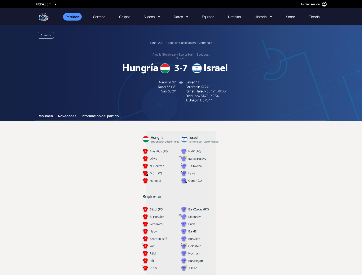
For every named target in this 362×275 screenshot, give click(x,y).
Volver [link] (47, 35)
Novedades (67, 116)
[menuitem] (74, 17)
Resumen (45, 116)
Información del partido (100, 116)
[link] (72, 17)
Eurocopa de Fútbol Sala (44, 17)
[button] (152, 17)
